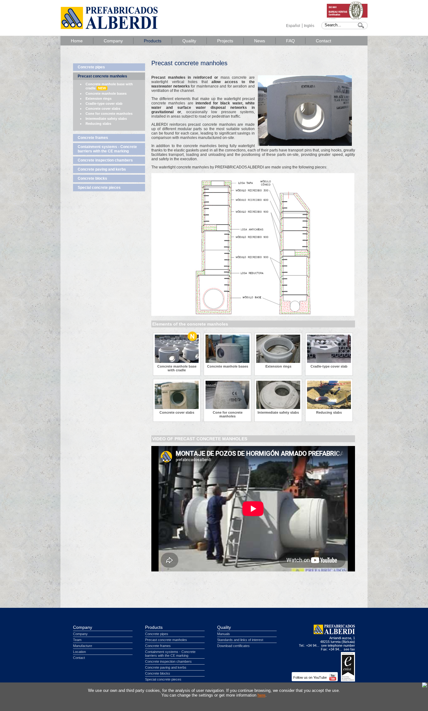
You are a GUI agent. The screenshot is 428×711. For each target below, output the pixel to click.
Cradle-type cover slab (104, 103)
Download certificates (233, 646)
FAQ (290, 40)
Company (113, 40)
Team (77, 640)
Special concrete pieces (99, 187)
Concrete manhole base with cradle (109, 86)
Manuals (223, 634)
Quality (189, 40)
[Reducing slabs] (329, 408)
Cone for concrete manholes (109, 113)
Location (79, 652)
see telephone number (338, 645)
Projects (225, 40)
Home (77, 40)
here (261, 695)
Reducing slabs (98, 123)
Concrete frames (93, 137)
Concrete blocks (92, 178)
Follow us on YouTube (310, 677)
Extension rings (99, 98)
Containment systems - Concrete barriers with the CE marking (107, 149)
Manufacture (82, 646)
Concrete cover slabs (103, 108)
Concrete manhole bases (106, 93)
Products (152, 40)
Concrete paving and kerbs (102, 169)
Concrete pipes (91, 67)
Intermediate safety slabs (106, 118)
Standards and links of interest (240, 640)
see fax (349, 649)
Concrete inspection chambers (105, 160)
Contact (323, 40)
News (259, 40)
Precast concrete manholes (102, 76)
